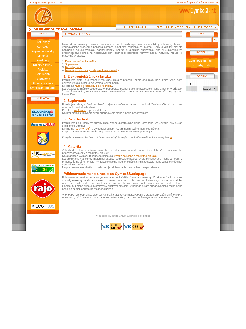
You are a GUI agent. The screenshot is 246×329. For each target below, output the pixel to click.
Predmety (43, 60)
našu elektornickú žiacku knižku (93, 85)
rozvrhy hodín (83, 128)
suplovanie (80, 110)
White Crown (119, 215)
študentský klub (209, 2)
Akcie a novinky (42, 83)
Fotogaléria (42, 78)
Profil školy (43, 42)
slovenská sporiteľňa (188, 2)
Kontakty (42, 46)
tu (171, 137)
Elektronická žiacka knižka (80, 61)
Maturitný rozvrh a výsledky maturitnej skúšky (92, 70)
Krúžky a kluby (42, 65)
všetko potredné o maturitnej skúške (135, 155)
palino (146, 215)
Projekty (42, 69)
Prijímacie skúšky (42, 51)
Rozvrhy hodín (73, 67)
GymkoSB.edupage (42, 88)
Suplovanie (71, 64)
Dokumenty (42, 74)
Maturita (42, 56)
